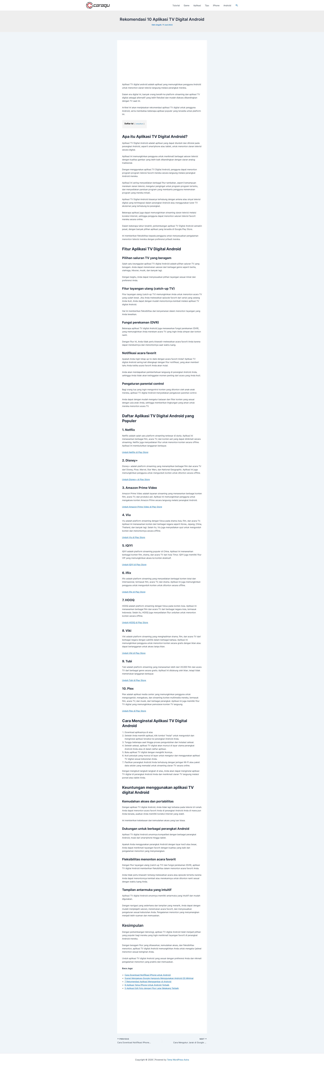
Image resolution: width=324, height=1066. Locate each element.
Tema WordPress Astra (178, 1059)
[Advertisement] (162, 64)
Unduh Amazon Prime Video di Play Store (142, 506)
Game (186, 5)
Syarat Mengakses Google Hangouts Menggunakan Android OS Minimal (159, 978)
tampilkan (139, 124)
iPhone (216, 5)
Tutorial (176, 5)
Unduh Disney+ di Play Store (136, 479)
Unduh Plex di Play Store (134, 711)
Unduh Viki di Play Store (133, 653)
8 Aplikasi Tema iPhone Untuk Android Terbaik (147, 985)
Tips (207, 5)
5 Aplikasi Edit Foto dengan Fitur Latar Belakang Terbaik (152, 988)
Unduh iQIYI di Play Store (134, 564)
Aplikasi (197, 5)
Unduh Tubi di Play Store (134, 680)
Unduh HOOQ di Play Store (135, 622)
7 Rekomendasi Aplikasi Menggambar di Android (148, 981)
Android (227, 5)
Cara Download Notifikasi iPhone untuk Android (148, 975)
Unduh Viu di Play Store (133, 537)
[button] (237, 5)
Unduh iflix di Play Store (133, 592)
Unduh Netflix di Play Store (135, 452)
